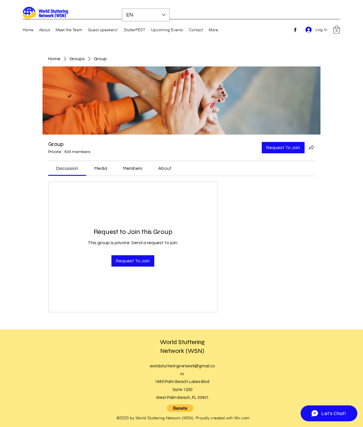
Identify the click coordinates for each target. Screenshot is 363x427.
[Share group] (311, 147)
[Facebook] (295, 30)
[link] (67, 168)
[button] (336, 30)
